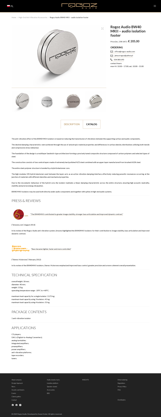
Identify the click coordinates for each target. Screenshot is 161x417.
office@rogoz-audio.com (124, 51)
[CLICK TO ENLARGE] (102, 28)
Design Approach (17, 383)
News (13, 387)
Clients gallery (16, 396)
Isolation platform (52, 383)
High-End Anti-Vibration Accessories (33, 17)
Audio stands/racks (53, 380)
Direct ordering (122, 380)
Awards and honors (18, 390)
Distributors (122, 400)
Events (14, 393)
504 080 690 (119, 59)
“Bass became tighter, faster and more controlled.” (51, 249)
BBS (48, 393)
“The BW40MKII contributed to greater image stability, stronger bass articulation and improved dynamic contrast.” (76, 214)
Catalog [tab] (91, 124)
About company (17, 380)
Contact (14, 400)
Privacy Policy (122, 387)
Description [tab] (72, 124)
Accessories (51, 390)
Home (14, 17)
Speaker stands (52, 387)
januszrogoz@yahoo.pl (123, 55)
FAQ (119, 390)
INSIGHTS (85, 380)
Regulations (121, 383)
